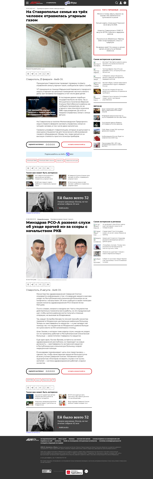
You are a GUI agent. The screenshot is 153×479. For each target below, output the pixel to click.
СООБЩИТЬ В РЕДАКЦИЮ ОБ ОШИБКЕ (51, 443)
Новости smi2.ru (33, 213)
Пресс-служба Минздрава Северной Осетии (52, 279)
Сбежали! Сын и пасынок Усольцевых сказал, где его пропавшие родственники (115, 98)
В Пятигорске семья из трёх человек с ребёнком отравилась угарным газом (78, 183)
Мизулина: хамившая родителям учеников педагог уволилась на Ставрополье (45, 403)
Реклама (72, 439)
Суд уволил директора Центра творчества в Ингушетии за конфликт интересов (45, 396)
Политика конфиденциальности (110, 441)
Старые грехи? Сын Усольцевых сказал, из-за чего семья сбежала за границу (114, 232)
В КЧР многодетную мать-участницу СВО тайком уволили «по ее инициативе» (78, 396)
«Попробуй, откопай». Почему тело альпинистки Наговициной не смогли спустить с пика (114, 246)
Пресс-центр (62, 439)
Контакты (58, 441)
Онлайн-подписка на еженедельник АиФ (106, 439)
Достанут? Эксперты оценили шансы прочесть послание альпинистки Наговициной (115, 63)
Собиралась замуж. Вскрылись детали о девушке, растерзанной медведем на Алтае (113, 77)
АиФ (43, 69)
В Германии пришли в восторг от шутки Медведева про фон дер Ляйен (114, 116)
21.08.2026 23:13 (31, 219)
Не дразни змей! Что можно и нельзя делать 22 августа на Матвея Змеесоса (110, 49)
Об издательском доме (48, 439)
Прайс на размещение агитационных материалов (80, 441)
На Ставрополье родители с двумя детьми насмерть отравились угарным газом (44, 177)
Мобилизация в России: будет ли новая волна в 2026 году (113, 137)
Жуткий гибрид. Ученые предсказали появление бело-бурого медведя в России (115, 84)
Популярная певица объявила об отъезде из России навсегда (112, 123)
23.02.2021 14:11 (30, 8)
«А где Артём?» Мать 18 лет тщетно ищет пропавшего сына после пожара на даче (114, 226)
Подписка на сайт (46, 441)
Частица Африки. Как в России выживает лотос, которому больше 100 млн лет (114, 70)
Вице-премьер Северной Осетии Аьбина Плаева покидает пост (78, 402)
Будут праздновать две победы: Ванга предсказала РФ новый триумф (112, 110)
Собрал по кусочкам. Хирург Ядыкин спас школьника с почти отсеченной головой (115, 260)
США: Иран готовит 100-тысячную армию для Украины (113, 130)
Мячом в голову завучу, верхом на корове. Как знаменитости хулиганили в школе (110, 15)
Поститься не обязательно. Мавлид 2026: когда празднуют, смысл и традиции (110, 40)
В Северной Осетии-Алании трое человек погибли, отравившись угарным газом (79, 177)
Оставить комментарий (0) (76, 144)
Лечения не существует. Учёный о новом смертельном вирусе (113, 252)
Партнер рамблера (58, 471)
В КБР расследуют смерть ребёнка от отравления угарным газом (45, 183)
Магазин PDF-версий (83, 439)
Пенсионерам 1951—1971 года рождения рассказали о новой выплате (112, 145)
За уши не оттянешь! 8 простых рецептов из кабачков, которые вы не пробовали (115, 91)
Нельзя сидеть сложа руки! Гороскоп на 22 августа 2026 (110, 24)
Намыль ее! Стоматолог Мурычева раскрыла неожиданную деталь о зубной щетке (114, 239)
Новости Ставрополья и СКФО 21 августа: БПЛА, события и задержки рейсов (110, 32)
